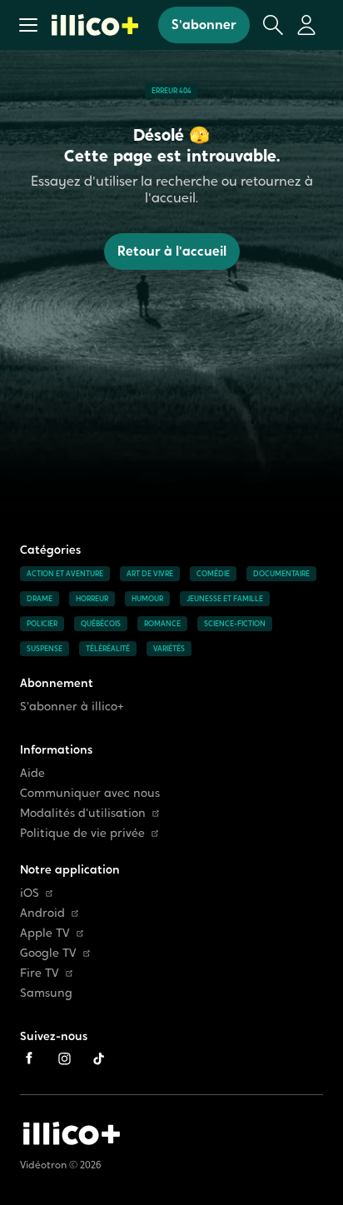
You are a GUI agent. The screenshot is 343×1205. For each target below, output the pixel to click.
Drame (39, 599)
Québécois (101, 624)
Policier (42, 624)
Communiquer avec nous (90, 793)
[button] (28, 25)
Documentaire (281, 574)
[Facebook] (29, 1058)
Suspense (44, 649)
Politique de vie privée (82, 833)
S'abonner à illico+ (72, 707)
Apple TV (45, 933)
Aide (32, 773)
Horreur (92, 599)
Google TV (48, 953)
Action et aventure (65, 574)
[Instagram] (64, 1058)
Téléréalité (108, 649)
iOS (29, 893)
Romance (162, 624)
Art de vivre (150, 574)
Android (42, 913)
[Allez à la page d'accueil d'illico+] (95, 25)
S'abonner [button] (204, 24)
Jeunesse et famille (224, 599)
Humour (147, 599)
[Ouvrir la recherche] (273, 25)
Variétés (169, 649)
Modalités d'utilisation (83, 813)
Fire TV (39, 973)
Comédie (213, 574)
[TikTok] (99, 1058)
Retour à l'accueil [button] (171, 251)
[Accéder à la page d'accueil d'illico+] (71, 1133)
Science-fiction (235, 624)
